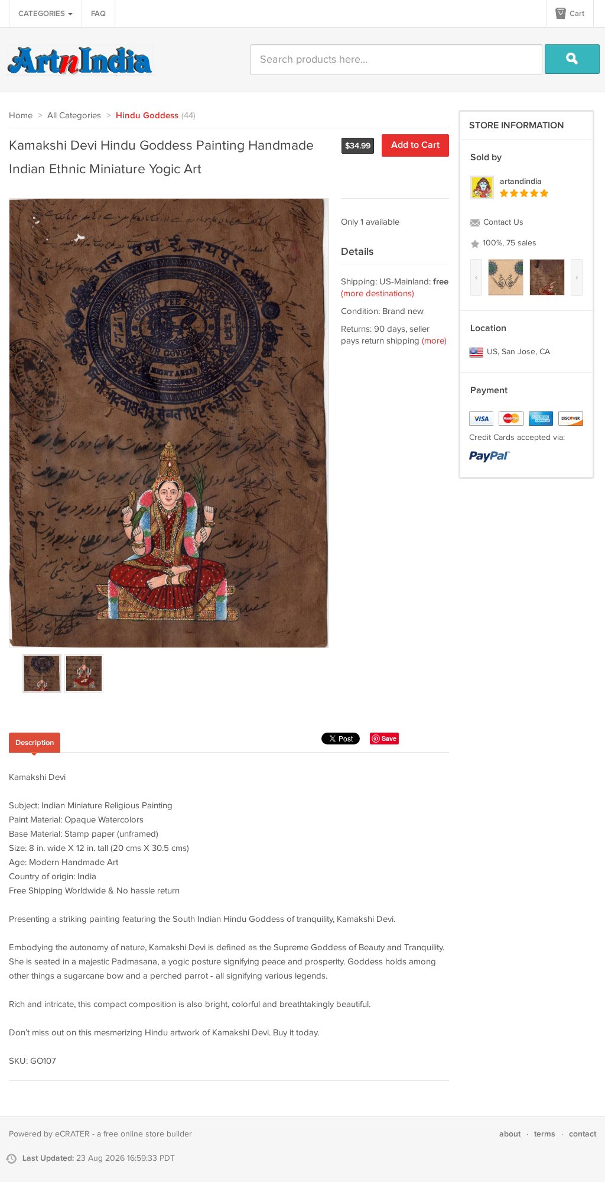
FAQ (98, 13)
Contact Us (502, 222)
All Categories (74, 116)
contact (582, 1134)
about (510, 1134)
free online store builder (147, 1134)
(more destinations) (377, 294)
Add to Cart (415, 145)
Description (34, 742)
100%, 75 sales (508, 243)
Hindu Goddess (147, 116)
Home (20, 116)
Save (389, 738)
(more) (434, 341)
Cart (576, 13)
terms (544, 1134)
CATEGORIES (42, 13)
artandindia (521, 181)
